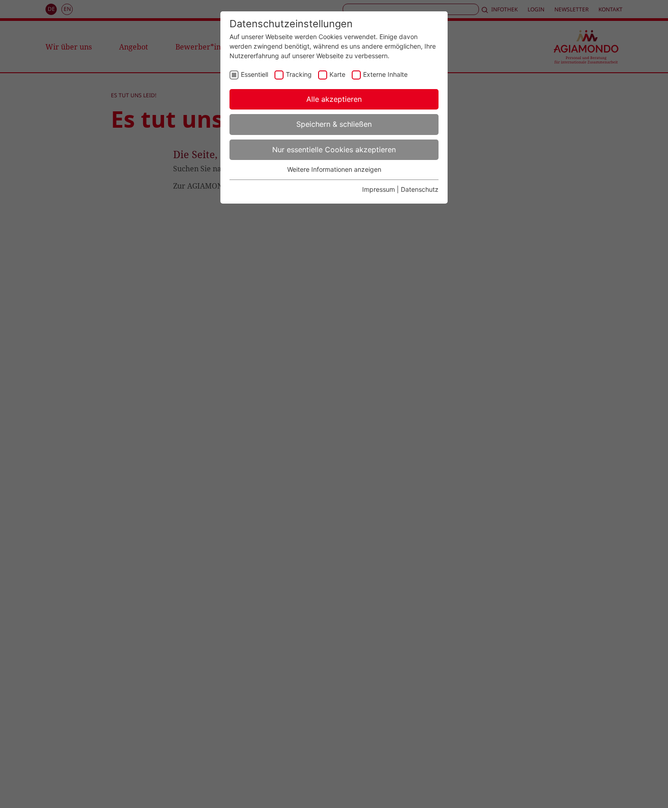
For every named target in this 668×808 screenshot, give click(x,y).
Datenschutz (420, 189)
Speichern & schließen (334, 124)
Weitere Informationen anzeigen (334, 169)
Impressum (378, 189)
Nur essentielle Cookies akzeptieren (334, 149)
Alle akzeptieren (334, 99)
